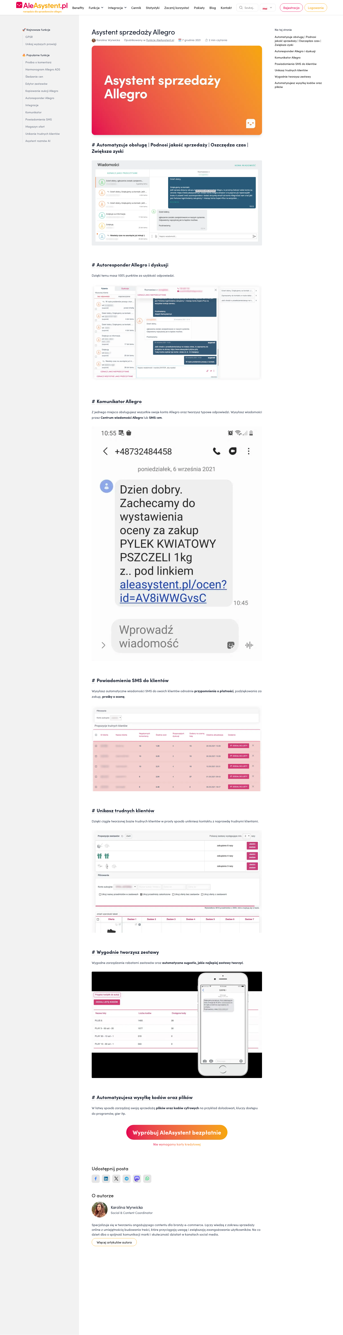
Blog (212, 7)
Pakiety (199, 7)
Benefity (78, 7)
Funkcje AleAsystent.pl (160, 40)
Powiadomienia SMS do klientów (296, 64)
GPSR (29, 37)
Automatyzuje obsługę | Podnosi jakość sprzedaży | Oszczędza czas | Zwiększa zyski (298, 41)
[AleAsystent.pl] (42, 7)
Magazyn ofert (35, 126)
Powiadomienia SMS (38, 119)
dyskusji (159, 264)
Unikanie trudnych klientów (42, 134)
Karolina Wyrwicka (108, 40)
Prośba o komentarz (38, 62)
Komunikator (33, 112)
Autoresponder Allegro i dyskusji (295, 51)
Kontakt (226, 7)
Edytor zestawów (36, 84)
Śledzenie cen (34, 76)
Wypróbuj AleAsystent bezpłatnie (177, 1132)
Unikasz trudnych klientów (125, 810)
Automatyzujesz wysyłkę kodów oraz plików (145, 1097)
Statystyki (153, 7)
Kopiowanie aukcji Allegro (41, 91)
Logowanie (316, 7)
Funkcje (96, 8)
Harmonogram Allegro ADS (42, 69)
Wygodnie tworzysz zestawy (128, 951)
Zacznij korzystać (176, 7)
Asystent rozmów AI (37, 141)
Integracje (117, 8)
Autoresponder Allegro (39, 98)
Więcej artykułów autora (114, 1242)
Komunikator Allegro (119, 401)
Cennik (136, 7)
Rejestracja (291, 7)
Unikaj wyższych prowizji (40, 44)
